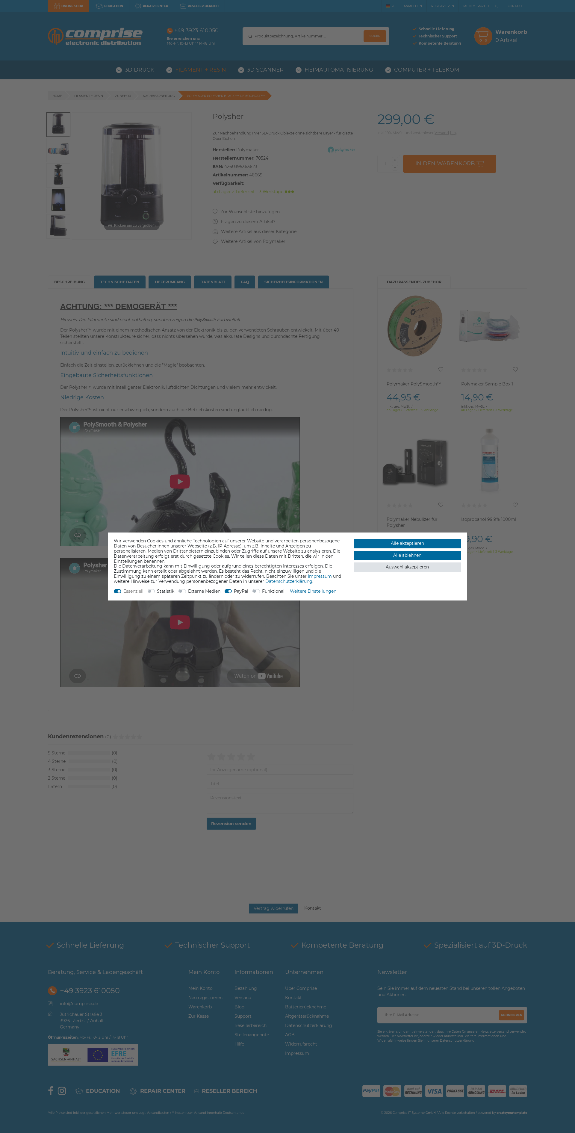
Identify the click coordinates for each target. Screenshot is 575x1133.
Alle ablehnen (407, 555)
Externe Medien (204, 591)
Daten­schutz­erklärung (288, 581)
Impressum (320, 576)
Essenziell (133, 591)
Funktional (273, 591)
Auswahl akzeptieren (407, 567)
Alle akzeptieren (407, 543)
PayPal (241, 591)
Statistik (165, 591)
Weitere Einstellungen (313, 591)
